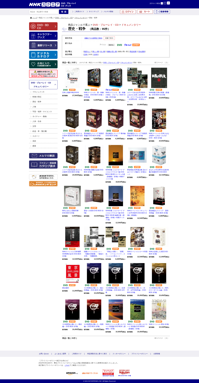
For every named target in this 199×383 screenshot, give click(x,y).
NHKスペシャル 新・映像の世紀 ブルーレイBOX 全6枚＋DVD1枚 (116, 95)
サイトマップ (94, 11)
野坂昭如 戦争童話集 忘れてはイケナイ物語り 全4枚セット (137, 172)
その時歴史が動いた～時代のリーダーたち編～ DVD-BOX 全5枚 (158, 290)
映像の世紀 (36, 97)
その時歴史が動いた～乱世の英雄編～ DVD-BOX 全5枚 (115, 290)
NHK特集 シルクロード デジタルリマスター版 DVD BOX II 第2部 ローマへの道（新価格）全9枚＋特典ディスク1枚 (115, 174)
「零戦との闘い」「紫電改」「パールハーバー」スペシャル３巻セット (115, 254)
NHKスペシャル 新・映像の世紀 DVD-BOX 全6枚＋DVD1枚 (94, 95)
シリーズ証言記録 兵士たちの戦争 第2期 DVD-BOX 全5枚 (72, 136)
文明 (34, 126)
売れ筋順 (141, 51)
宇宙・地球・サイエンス (42, 112)
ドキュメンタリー (80, 18)
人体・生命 (36, 121)
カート (145, 11)
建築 (34, 146)
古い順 (102, 51)
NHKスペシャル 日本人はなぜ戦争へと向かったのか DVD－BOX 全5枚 (159, 136)
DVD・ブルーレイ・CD (64, 18)
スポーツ (36, 136)
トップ (34, 18)
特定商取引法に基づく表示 (97, 354)
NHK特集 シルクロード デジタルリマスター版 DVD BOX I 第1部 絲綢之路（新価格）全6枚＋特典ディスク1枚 (115, 215)
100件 (95, 54)
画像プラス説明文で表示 (93, 38)
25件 (85, 54)
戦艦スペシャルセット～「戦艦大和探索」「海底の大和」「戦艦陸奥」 (93, 254)
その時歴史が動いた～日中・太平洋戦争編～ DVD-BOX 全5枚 (136, 290)
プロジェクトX (38, 92)
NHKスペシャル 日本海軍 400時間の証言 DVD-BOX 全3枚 (71, 254)
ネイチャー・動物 (39, 116)
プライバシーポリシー (139, 354)
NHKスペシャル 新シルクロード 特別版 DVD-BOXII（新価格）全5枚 (137, 326)
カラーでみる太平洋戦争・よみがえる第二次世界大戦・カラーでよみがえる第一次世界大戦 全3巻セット (137, 97)
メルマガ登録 (108, 11)
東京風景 (65, 288)
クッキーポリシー (119, 354)
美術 (34, 141)
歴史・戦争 (36, 102)
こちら (67, 365)
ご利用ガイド (79, 11)
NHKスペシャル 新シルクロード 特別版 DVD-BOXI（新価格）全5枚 (116, 326)
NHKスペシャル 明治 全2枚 (159, 324)
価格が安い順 (112, 51)
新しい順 (95, 51)
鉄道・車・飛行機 (39, 131)
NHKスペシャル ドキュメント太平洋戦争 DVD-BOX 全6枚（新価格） (137, 213)
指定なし (87, 51)
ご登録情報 (162, 11)
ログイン (128, 12)
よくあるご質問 (60, 354)
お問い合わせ (44, 354)
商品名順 (133, 51)
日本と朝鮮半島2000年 (70, 92)
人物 (34, 107)
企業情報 (157, 354)
